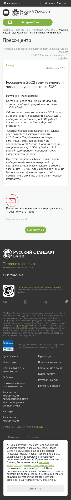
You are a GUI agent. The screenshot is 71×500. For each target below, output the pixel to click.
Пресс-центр (46, 356)
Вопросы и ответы (50, 362)
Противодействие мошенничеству (14, 385)
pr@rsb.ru (63, 58)
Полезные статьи (49, 385)
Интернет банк (30, 22)
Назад (10, 65)
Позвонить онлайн (19, 264)
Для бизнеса (10, 356)
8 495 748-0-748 (13, 275)
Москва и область (54, 3)
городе (38, 426)
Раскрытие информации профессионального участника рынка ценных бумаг (15, 399)
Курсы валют (46, 373)
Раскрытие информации (11, 419)
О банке (8, 377)
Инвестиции (10, 362)
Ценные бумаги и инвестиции (13, 370)
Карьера (8, 411)
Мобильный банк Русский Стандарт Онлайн (39, 287)
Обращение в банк (50, 368)
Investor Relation (48, 380)
